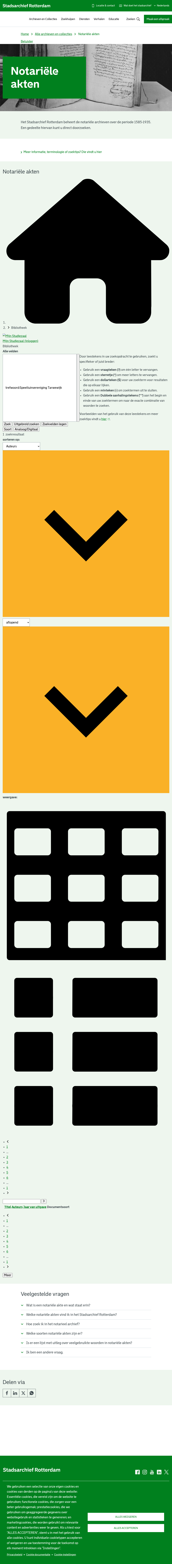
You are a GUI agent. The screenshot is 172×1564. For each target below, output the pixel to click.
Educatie (114, 19)
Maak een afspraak (158, 19)
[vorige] (7, 1142)
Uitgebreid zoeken (26, 424)
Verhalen (99, 19)
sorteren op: (11, 439)
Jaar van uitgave (34, 1207)
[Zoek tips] (78, 388)
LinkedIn (15, 1393)
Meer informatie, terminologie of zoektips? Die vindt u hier (63, 152)
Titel (7, 1207)
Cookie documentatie (38, 1554)
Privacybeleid (14, 1554)
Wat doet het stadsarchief (137, 5)
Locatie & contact (105, 5)
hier (105, 419)
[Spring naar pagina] (44, 1201)
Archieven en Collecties (43, 19)
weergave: (10, 797)
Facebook (7, 1393)
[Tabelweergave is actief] (86, 965)
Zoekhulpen (68, 19)
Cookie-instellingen (65, 1554)
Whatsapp (32, 1393)
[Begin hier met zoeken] (87, 322)
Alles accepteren (126, 1528)
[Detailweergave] (86, 1133)
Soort (7, 429)
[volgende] (7, 1193)
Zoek (7, 424)
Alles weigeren (126, 1516)
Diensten (84, 19)
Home (25, 34)
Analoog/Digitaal (26, 429)
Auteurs (17, 1207)
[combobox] (131, 19)
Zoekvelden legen (54, 424)
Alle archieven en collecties (53, 34)
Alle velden (10, 351)
